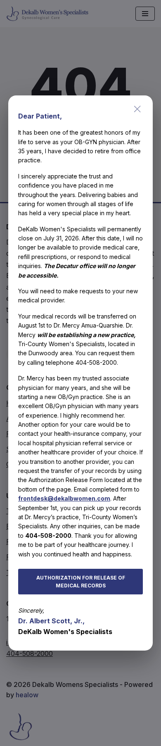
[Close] (137, 109)
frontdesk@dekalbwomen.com (64, 498)
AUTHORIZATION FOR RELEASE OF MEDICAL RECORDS (80, 582)
